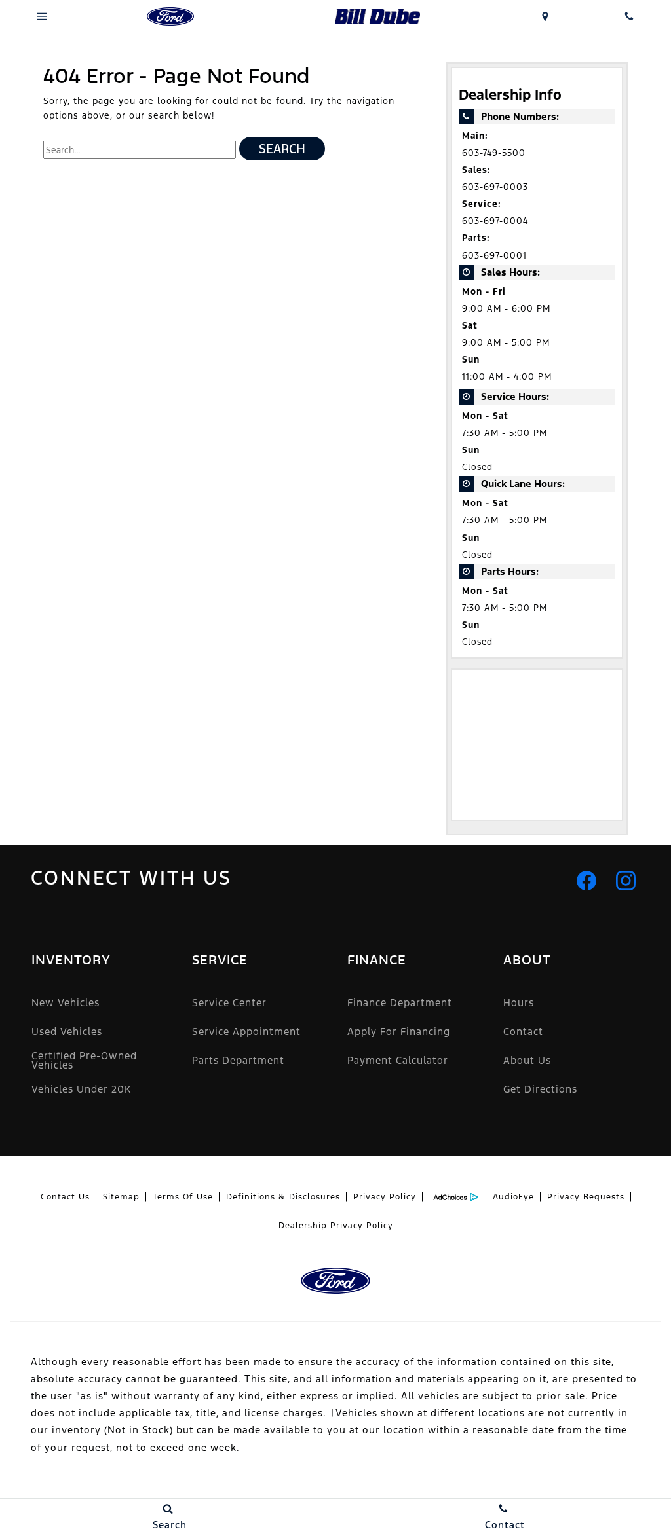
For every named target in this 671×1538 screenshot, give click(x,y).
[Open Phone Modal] (629, 16)
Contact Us (65, 1197)
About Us (527, 1060)
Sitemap (121, 1197)
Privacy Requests (585, 1197)
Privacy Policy (384, 1197)
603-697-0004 (495, 221)
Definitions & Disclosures (283, 1197)
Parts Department (238, 1060)
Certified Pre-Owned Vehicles (84, 1060)
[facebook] (586, 880)
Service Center (229, 1003)
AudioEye (513, 1197)
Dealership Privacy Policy (335, 1225)
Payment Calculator (397, 1060)
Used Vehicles (66, 1031)
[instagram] (625, 880)
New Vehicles (65, 1003)
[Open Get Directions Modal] (545, 16)
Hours (518, 1003)
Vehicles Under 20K (81, 1089)
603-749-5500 (494, 152)
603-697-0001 (494, 255)
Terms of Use (183, 1197)
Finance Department (399, 1003)
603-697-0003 (495, 186)
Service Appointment (246, 1031)
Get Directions (540, 1089)
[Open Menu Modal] (42, 16)
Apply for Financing (398, 1031)
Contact (523, 1031)
